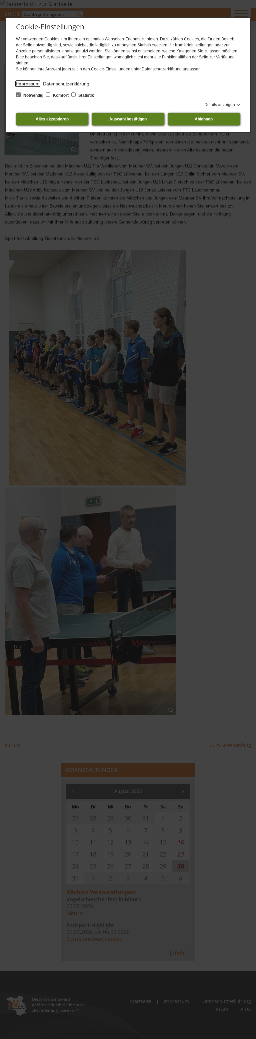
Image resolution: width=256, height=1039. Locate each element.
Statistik (85, 95)
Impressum (28, 83)
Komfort (61, 95)
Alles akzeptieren (52, 119)
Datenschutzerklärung (66, 83)
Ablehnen (204, 119)
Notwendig (33, 95)
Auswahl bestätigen (128, 119)
